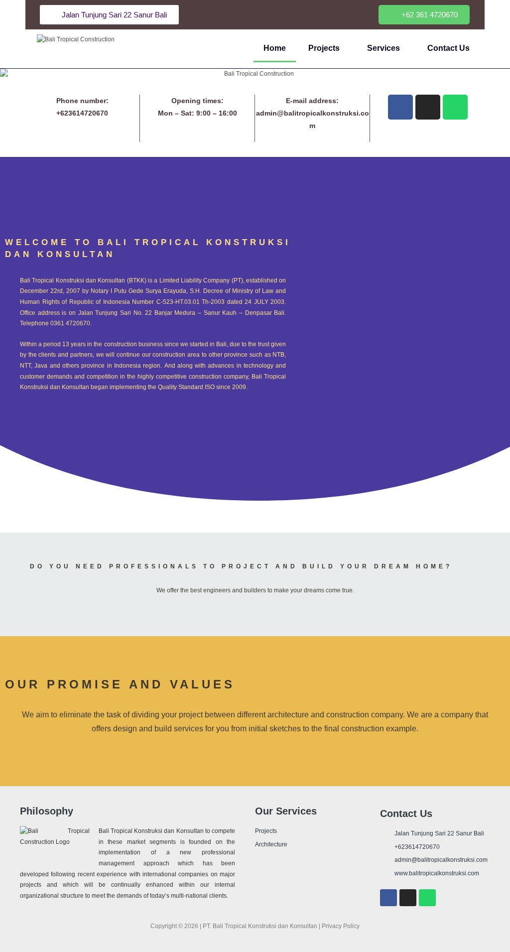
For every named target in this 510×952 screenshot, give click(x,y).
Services (383, 48)
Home (274, 48)
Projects (324, 48)
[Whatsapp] (455, 107)
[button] (424, 14)
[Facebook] (400, 107)
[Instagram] (427, 107)
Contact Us (448, 48)
